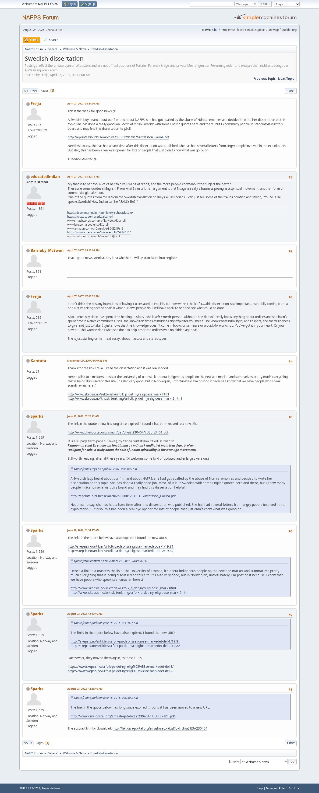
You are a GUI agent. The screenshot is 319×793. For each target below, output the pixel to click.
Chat (215, 30)
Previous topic (264, 79)
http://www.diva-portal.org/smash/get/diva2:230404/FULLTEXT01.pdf (118, 432)
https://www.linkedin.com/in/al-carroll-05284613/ (99, 232)
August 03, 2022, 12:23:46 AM (85, 688)
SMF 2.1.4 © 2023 (29, 788)
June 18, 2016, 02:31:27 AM (83, 530)
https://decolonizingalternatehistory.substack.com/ (100, 213)
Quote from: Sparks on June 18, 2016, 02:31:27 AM (106, 623)
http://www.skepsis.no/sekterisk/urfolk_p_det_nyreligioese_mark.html (118, 394)
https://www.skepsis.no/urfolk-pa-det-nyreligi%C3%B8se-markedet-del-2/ (121, 671)
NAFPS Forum (40, 17)
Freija (36, 103)
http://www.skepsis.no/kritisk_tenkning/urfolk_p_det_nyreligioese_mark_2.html (125, 398)
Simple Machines (50, 788)
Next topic (286, 79)
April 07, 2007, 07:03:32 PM (83, 296)
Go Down (30, 91)
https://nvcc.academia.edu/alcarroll (90, 217)
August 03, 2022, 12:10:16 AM (85, 613)
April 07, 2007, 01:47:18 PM (83, 176)
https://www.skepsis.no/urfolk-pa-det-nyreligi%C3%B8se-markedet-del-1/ (121, 666)
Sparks (37, 416)
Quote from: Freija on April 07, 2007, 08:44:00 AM (105, 469)
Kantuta (38, 360)
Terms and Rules (276, 788)
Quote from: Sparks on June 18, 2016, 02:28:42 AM (106, 698)
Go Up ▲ (294, 788)
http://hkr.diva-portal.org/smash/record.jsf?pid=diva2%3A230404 (160, 728)
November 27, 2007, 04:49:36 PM (87, 360)
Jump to (234, 761)
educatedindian (45, 176)
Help (260, 788)
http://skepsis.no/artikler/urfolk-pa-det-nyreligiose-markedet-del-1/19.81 (121, 546)
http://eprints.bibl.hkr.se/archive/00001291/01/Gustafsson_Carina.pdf (118, 137)
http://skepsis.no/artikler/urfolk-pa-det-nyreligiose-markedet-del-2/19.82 (121, 551)
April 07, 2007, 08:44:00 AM (83, 103)
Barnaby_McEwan (47, 250)
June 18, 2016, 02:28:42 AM (83, 416)
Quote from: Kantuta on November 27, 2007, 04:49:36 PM (110, 561)
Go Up (28, 743)
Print (290, 91)
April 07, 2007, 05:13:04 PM (83, 250)
